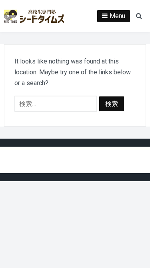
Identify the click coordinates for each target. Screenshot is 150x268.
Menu (117, 16)
